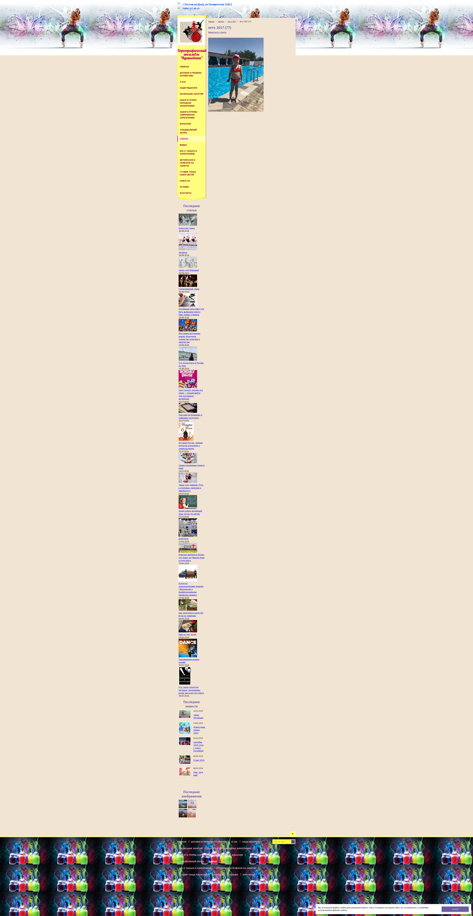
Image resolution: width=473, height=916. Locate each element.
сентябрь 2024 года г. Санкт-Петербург (198, 746)
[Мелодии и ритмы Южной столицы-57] (191, 813)
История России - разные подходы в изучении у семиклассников (191, 445)
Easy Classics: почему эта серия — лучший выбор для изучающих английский (191, 394)
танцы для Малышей (189, 270)
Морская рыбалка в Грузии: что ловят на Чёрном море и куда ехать (191, 557)
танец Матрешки (198, 716)
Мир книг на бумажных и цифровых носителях (190, 416)
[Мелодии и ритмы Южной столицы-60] (183, 804)
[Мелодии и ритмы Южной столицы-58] (183, 813)
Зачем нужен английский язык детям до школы (190, 512)
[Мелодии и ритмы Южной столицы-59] (192, 804)
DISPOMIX (183, 538)
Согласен (455, 909)
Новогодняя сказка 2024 (199, 730)
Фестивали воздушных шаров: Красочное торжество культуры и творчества (189, 337)
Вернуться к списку (217, 32)
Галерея (221, 21)
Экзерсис (183, 252)
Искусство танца (187, 228)
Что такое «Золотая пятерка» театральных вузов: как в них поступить (191, 690)
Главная (211, 21)
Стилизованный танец (189, 288)
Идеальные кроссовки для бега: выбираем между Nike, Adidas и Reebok (191, 311)
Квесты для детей (187, 634)
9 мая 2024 (198, 760)
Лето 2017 (232, 21)
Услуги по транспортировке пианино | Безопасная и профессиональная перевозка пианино (191, 589)
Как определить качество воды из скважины (191, 614)
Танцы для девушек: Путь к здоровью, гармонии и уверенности (191, 487)
